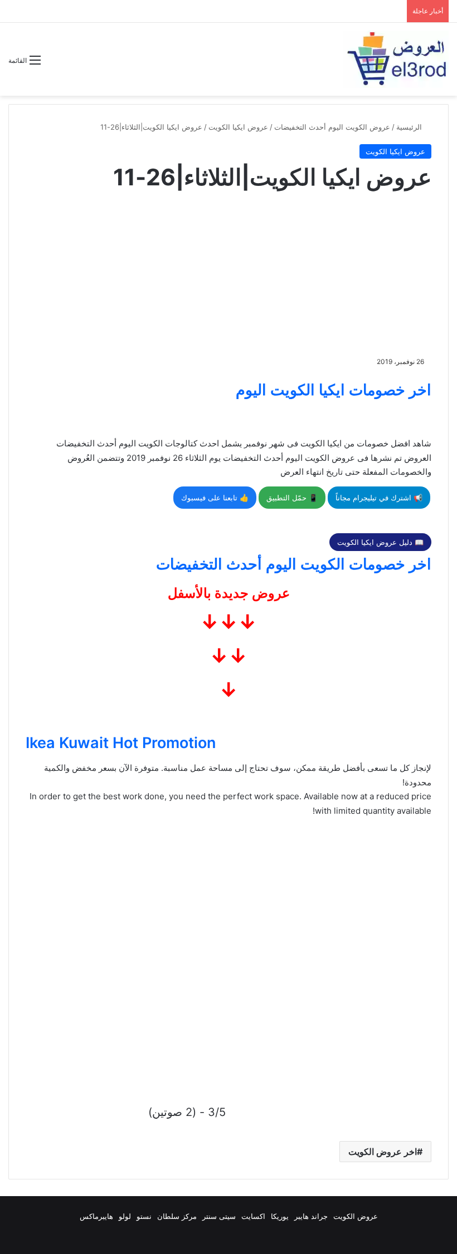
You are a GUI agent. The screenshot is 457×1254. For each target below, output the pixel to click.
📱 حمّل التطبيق (292, 497)
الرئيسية (410, 126)
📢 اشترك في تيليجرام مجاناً (379, 497)
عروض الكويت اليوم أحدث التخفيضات (332, 126)
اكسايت (253, 1216)
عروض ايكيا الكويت (238, 126)
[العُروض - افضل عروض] (396, 59)
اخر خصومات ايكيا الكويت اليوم (333, 390)
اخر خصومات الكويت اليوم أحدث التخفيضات (293, 564)
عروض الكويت (355, 1216)
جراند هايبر (311, 1216)
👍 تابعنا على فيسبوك (215, 497)
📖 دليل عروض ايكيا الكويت (380, 542)
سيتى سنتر (219, 1216)
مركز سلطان (177, 1216)
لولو (125, 1216)
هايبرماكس (96, 1216)
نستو (144, 1216)
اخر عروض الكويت (382, 1151)
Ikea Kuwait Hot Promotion (121, 743)
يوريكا (280, 1216)
